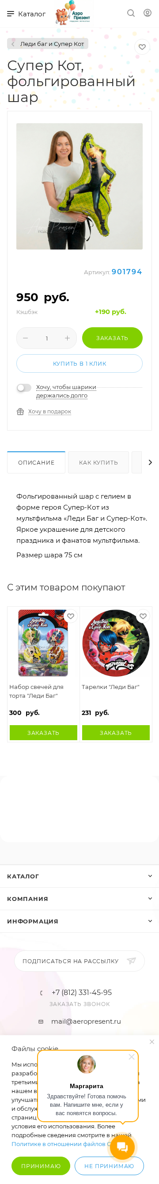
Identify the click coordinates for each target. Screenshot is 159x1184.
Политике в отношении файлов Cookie (69, 1143)
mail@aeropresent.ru (86, 1021)
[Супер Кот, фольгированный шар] (79, 186)
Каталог (23, 876)
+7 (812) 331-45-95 (82, 992)
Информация (33, 921)
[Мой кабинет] (147, 14)
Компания (27, 898)
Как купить (98, 462)
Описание (36, 462)
